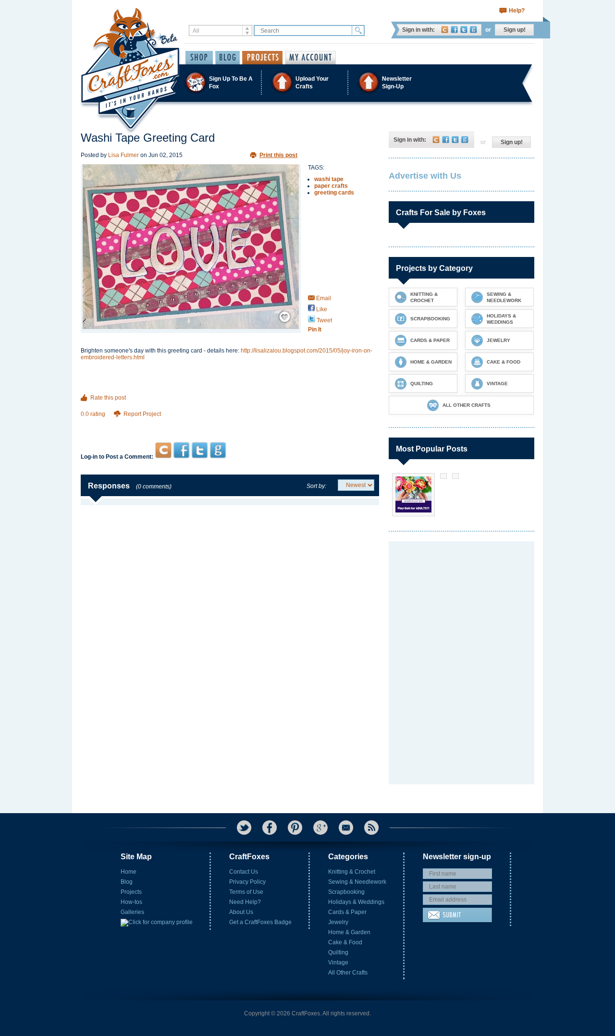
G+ (320, 827)
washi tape (329, 179)
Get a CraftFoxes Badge (260, 922)
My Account (310, 57)
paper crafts (331, 186)
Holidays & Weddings (356, 902)
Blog (127, 881)
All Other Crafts (348, 972)
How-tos (131, 902)
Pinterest (295, 827)
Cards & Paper (347, 912)
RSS (371, 827)
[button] (307, 82)
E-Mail (346, 827)
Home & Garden (349, 932)
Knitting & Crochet (351, 871)
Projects (131, 892)
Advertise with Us (425, 176)
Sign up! (515, 29)
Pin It (314, 329)
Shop (199, 57)
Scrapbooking (346, 892)
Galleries (132, 912)
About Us (241, 912)
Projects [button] (262, 57)
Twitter (463, 29)
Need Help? (245, 902)
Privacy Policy (247, 881)
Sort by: (316, 486)
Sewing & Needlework (357, 881)
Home (128, 871)
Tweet (323, 320)
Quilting (338, 952)
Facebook (454, 29)
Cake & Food (345, 942)
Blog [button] (227, 57)
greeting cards (334, 192)
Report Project (142, 414)
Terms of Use (246, 892)
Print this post (278, 155)
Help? (517, 10)
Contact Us (243, 871)
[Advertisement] (230, 423)
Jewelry (338, 922)
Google (473, 29)
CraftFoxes (444, 29)
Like (321, 309)
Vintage (338, 962)
